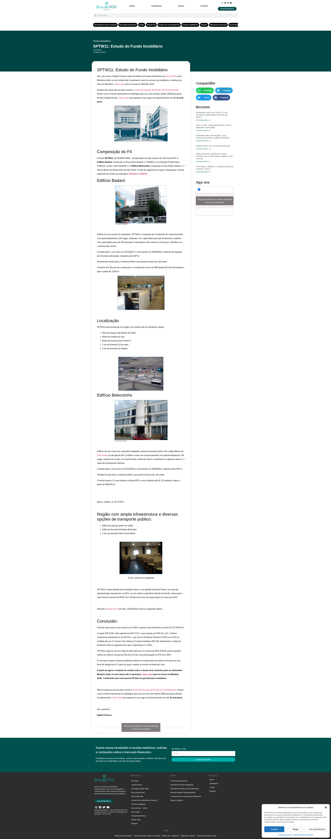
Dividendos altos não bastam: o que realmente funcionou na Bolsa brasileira (212, 136)
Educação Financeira (127, 25)
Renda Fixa (151, 25)
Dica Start (134, 781)
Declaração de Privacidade (303, 835)
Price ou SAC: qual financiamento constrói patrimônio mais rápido (213, 126)
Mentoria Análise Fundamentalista (182, 792)
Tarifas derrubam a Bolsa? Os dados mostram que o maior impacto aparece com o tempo (214, 156)
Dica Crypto (135, 812)
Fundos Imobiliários (190, 25)
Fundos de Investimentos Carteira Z (144, 800)
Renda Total (135, 820)
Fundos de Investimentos (169, 25)
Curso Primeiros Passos (178, 781)
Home (132, 6)
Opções (204, 25)
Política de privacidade (123, 836)
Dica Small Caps (137, 796)
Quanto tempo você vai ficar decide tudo (213, 146)
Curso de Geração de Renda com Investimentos (156, 90)
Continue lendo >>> (203, 120)
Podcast (204, 6)
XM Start (134, 824)
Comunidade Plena (138, 816)
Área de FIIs (171, 76)
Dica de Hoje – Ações (139, 808)
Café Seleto (102, 455)
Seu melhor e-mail (179, 749)
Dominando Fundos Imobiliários (181, 785)
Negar (296, 829)
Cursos (181, 6)
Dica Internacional (138, 792)
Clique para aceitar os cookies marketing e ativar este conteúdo (141, 727)
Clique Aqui (123, 98)
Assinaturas (156, 6)
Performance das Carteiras (105, 25)
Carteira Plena (136, 785)
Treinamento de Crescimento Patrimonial (185, 796)
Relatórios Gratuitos (218, 25)
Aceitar (274, 829)
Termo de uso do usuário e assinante (146, 836)
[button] (326, 807)
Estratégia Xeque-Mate (140, 789)
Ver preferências (317, 829)
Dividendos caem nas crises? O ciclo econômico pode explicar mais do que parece (212, 114)
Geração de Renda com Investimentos (184, 789)
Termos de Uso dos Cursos (206, 836)
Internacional (235, 25)
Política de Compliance (170, 836)
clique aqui (119, 84)
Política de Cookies (285, 835)
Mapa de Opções (176, 800)
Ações (141, 25)
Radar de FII (112, 609)
